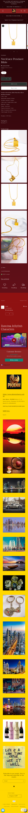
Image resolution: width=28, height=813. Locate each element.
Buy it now (14, 88)
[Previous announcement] (2, 7)
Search (4, 414)
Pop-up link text (5, 279)
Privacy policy (7, 806)
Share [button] (4, 267)
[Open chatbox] (3, 810)
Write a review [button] (14, 360)
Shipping (2, 67)
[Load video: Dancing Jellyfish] (14, 340)
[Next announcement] (25, 7)
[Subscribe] (23, 781)
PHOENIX (8, 804)
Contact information (14, 806)
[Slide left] (10, 51)
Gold (4, 72)
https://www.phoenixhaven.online (13, 395)
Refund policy (22, 806)
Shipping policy (14, 804)
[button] (2, 10)
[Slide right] (17, 51)
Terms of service (22, 804)
